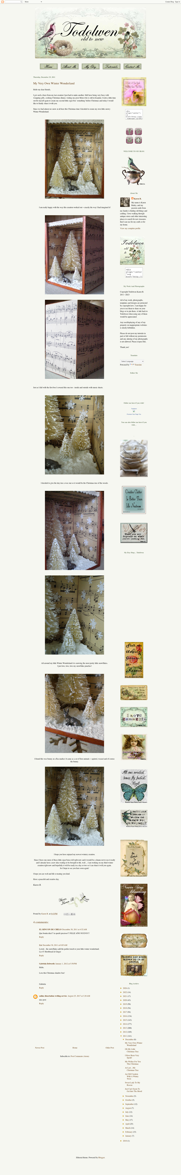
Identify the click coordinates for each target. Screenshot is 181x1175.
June (127, 1116)
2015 (125, 1020)
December (129, 1039)
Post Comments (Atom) (80, 1056)
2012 (125, 1031)
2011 (125, 1036)
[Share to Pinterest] (74, 914)
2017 (125, 1012)
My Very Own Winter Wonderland (133, 1043)
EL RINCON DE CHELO (50, 929)
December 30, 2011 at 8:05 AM (55, 945)
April (127, 1123)
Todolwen (134, 408)
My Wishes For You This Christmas (133, 1062)
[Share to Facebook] (72, 914)
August (128, 1108)
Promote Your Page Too (134, 414)
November (129, 1096)
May (127, 1120)
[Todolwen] (134, 411)
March (128, 1128)
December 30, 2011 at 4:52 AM (74, 929)
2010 (125, 1140)
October (128, 1100)
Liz (40, 945)
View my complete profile (130, 228)
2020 (125, 1000)
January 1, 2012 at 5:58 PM (66, 963)
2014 (125, 1024)
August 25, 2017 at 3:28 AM (79, 996)
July (127, 1112)
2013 (125, 1028)
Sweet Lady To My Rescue (132, 1083)
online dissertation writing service (53, 995)
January (128, 1135)
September (129, 1104)
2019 (125, 1004)
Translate (138, 364)
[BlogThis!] (67, 914)
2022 (125, 992)
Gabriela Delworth (47, 963)
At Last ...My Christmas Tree (132, 1068)
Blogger (101, 1157)
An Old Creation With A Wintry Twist (132, 1076)
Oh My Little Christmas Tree (132, 1050)
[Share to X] (69, 914)
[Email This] (65, 914)
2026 (125, 988)
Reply (41, 937)
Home (75, 1047)
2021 (125, 996)
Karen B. (137, 198)
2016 (125, 1016)
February (129, 1131)
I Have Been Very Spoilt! (132, 1056)
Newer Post (39, 1047)
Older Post (110, 1047)
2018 (125, 1008)
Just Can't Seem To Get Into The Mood (133, 1089)
